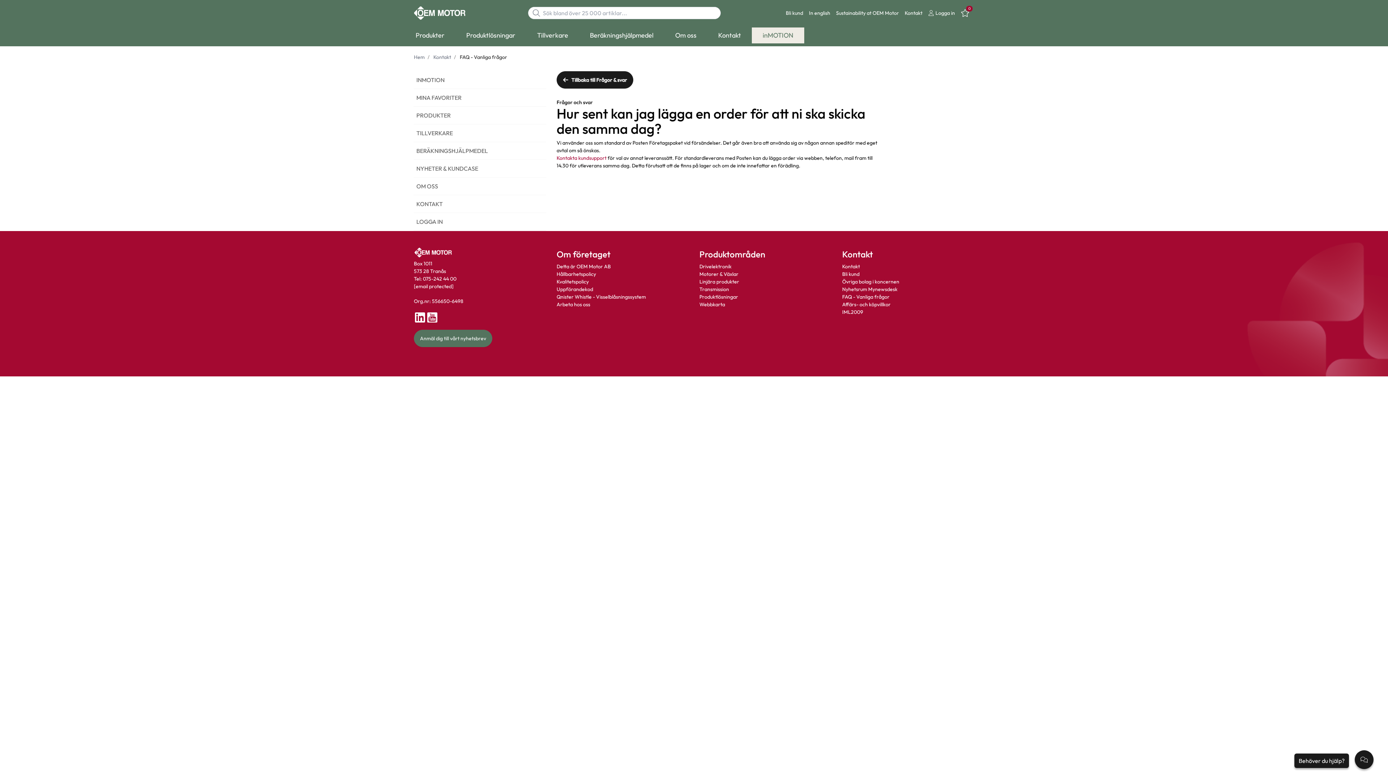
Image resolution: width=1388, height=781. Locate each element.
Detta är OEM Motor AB (584, 266)
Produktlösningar (718, 297)
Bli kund (794, 13)
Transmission (714, 289)
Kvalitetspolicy (573, 281)
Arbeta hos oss (573, 304)
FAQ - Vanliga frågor (866, 297)
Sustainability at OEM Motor (867, 13)
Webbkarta (712, 304)
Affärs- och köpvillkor (866, 304)
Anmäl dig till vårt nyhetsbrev (453, 338)
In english (819, 13)
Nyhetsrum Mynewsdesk (870, 289)
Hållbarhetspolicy (576, 274)
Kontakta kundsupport (582, 158)
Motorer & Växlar (718, 274)
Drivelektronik (715, 266)
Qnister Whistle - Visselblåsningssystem (601, 297)
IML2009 (852, 312)
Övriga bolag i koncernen (870, 281)
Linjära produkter (719, 281)
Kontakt (913, 13)
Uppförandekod (575, 289)
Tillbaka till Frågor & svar (599, 80)
